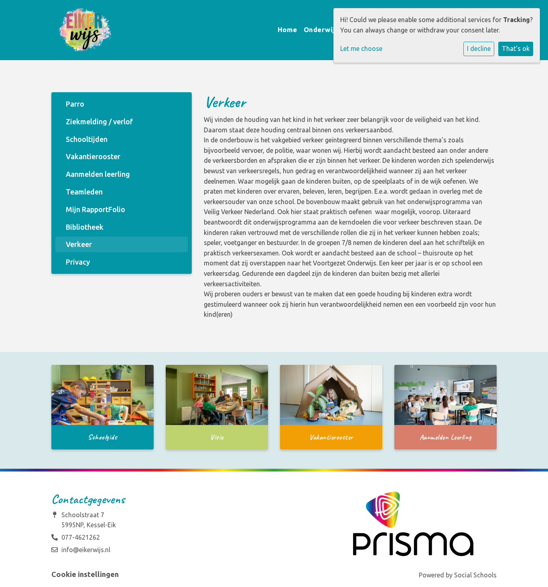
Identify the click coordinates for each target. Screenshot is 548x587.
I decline (479, 48)
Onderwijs (322, 29)
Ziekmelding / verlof (99, 121)
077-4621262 (80, 537)
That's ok (516, 48)
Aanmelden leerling (98, 174)
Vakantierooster (93, 156)
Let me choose (361, 48)
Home (287, 29)
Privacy (78, 262)
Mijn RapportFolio (95, 209)
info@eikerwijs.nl (85, 549)
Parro (75, 104)
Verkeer (79, 244)
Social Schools (475, 575)
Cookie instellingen (85, 574)
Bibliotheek (85, 227)
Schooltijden (87, 139)
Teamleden (84, 192)
